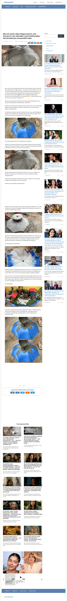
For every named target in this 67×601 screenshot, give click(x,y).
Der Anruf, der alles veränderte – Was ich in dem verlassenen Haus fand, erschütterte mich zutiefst (32, 490)
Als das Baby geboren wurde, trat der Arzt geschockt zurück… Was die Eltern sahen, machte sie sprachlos (32, 538)
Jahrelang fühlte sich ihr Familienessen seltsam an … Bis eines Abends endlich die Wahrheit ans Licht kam (12, 538)
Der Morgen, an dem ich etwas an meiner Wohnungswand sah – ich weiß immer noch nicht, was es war (11, 490)
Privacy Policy (50, 2)
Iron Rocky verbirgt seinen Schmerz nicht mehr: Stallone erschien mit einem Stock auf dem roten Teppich (53, 268)
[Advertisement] (33, 20)
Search (46, 33)
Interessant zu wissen (31, 6)
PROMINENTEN (42, 6)
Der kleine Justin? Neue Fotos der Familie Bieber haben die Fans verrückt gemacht (54, 216)
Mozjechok (8, 2)
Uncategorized (49, 50)
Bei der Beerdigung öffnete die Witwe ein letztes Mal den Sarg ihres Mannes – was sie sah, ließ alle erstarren (33, 466)
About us (35, 2)
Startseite (8, 6)
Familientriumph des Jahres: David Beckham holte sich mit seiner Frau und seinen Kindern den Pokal (54, 142)
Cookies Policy (58, 2)
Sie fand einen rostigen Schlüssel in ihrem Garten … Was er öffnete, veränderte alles (33, 513)
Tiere (22, 6)
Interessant (15, 6)
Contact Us (42, 2)
